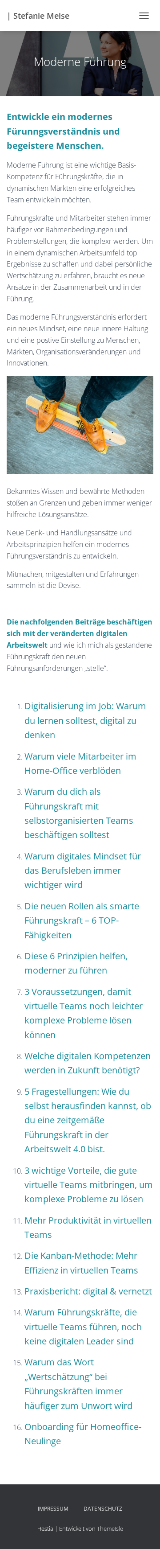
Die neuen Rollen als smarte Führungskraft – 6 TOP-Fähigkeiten (81, 920)
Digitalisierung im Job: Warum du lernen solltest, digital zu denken (85, 720)
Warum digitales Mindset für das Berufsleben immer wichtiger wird (82, 870)
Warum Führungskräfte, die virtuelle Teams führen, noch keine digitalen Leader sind (83, 1326)
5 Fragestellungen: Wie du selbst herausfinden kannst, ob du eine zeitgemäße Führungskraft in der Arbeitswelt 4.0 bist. (87, 1120)
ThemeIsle (110, 1528)
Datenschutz (103, 1508)
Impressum (53, 1508)
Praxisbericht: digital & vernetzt (88, 1291)
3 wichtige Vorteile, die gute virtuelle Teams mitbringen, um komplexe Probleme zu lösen (88, 1184)
